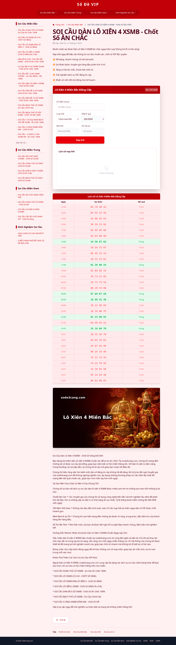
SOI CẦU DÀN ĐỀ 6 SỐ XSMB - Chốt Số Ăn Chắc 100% (30, 91)
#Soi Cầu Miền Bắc (80, 632)
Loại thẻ (60, 113)
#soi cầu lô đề (95, 632)
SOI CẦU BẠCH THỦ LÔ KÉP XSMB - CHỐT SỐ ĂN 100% (29, 113)
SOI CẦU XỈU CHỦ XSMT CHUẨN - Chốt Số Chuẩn (28, 157)
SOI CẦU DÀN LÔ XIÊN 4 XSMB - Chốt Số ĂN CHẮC (31, 84)
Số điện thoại (62, 101)
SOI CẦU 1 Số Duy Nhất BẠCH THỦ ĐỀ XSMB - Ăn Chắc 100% (31, 120)
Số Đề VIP (88, 4)
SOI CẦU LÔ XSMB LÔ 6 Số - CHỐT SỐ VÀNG (29, 38)
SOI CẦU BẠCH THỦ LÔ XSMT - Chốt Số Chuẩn (31, 179)
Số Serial (86, 125)
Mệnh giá (86, 113)
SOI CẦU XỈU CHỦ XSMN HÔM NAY (30, 196)
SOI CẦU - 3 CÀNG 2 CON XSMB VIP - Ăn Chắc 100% (29, 135)
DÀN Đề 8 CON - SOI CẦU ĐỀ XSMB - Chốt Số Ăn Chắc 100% (31, 60)
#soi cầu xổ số (109, 632)
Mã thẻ (59, 125)
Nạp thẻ (80, 140)
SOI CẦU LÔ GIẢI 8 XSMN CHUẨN (28, 210)
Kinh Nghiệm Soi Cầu (125, 12)
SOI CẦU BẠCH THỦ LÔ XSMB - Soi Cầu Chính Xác (31, 106)
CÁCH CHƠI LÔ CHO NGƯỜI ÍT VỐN (31, 234)
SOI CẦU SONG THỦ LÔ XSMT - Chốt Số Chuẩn (31, 164)
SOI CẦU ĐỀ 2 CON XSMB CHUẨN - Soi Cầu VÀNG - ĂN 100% (30, 76)
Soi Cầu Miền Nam (98, 12)
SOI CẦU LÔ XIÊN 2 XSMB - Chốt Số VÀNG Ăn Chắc (29, 53)
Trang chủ (60, 24)
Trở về (62, 620)
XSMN (158, 641)
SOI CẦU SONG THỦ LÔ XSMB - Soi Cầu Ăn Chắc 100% (31, 31)
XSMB (145, 641)
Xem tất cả (20, 143)
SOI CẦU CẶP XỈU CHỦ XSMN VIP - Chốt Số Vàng (30, 217)
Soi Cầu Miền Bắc (47, 12)
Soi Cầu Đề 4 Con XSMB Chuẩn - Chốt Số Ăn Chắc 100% (31, 67)
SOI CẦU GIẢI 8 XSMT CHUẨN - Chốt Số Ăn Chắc (31, 171)
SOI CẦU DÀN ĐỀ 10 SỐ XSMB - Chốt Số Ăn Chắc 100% (30, 99)
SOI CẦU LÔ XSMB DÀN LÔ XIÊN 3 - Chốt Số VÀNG (29, 45)
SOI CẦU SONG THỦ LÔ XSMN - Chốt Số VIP (30, 203)
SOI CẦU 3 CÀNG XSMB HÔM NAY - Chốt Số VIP (30, 128)
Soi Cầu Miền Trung (72, 12)
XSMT (152, 641)
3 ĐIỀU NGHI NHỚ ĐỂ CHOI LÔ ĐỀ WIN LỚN (31, 241)
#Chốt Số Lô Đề (64, 632)
